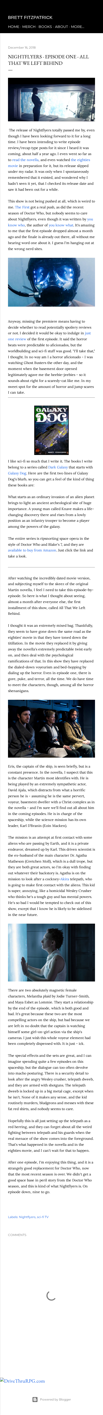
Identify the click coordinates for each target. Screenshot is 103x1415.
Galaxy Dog (17, 473)
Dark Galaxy (58, 467)
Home (13, 26)
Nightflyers (27, 1217)
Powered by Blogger (55, 1399)
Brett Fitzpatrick (30, 17)
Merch (29, 26)
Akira (64, 879)
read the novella (25, 160)
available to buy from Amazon (32, 550)
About (61, 26)
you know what (61, 225)
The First (22, 207)
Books (45, 26)
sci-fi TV (42, 1217)
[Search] (92, 8)
